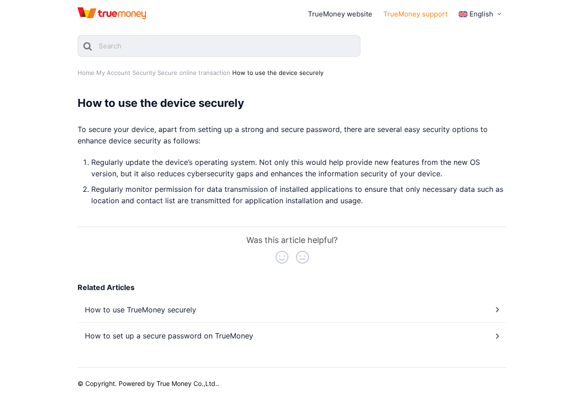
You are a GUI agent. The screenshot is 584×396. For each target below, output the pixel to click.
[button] (282, 257)
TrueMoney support (415, 14)
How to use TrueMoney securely (140, 309)
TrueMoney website (340, 14)
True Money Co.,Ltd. (186, 383)
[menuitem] (481, 14)
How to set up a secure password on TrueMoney (169, 335)
